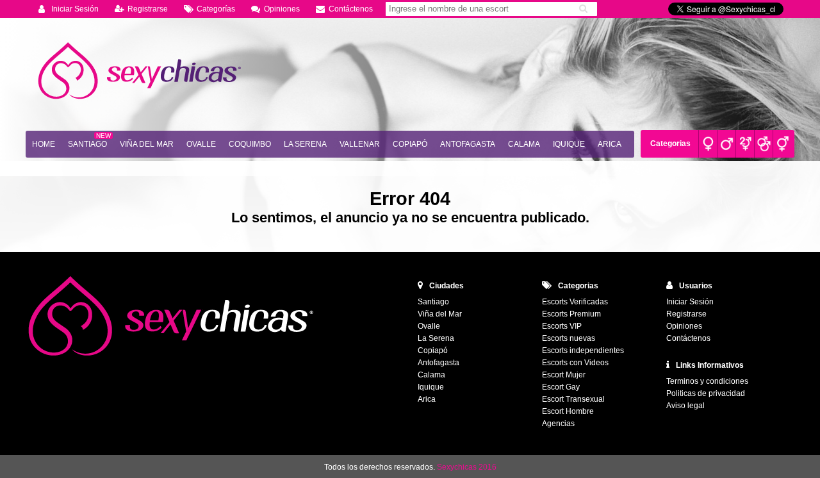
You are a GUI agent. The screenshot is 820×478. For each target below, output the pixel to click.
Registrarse (147, 9)
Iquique (569, 144)
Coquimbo (250, 144)
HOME (43, 144)
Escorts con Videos (575, 362)
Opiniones (282, 9)
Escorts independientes (583, 350)
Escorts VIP (562, 326)
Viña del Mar (147, 144)
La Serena (305, 144)
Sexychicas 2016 (466, 467)
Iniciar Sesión (75, 9)
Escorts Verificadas (575, 301)
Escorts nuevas (568, 338)
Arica (609, 144)
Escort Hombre (568, 411)
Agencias (558, 423)
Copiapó (410, 144)
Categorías (216, 9)
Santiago (87, 144)
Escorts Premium (571, 313)
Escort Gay (561, 387)
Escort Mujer (564, 374)
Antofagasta (467, 144)
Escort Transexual (573, 399)
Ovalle (201, 144)
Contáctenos (351, 9)
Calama (524, 144)
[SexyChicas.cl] (141, 71)
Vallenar (360, 144)
